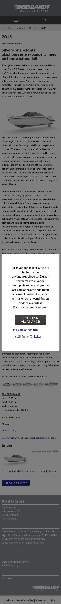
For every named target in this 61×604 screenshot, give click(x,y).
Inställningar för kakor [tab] (27, 336)
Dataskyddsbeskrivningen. (30, 307)
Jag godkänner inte (25, 329)
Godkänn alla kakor (30, 319)
